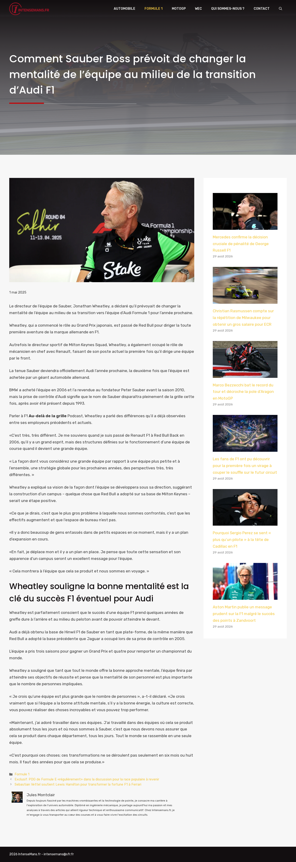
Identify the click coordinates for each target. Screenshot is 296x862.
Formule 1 (154, 9)
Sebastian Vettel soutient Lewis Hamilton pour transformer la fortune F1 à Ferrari (78, 784)
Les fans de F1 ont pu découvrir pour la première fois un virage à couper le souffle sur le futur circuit (245, 466)
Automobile (124, 9)
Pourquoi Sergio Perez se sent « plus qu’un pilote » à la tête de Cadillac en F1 (242, 539)
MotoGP (179, 9)
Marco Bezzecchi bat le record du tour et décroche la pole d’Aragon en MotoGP (243, 392)
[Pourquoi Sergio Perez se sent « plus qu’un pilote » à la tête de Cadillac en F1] (245, 522)
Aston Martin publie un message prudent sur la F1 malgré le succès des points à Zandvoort (244, 614)
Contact (262, 9)
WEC (198, 9)
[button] (280, 9)
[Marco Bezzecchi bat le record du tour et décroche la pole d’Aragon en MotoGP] (245, 374)
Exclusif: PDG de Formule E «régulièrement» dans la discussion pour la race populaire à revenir (87, 779)
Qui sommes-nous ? (227, 9)
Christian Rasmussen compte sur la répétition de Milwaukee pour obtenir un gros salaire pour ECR (243, 318)
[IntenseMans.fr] (29, 9)
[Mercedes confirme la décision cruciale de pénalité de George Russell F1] (245, 226)
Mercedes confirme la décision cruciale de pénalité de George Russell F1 (241, 244)
